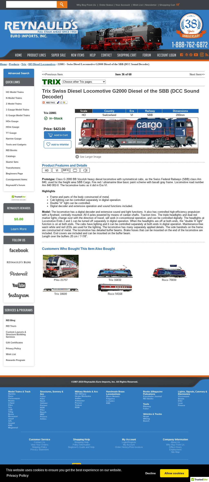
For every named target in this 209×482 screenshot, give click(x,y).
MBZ (42, 414)
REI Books (11, 150)
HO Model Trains (15, 92)
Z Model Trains (14, 103)
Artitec (43, 419)
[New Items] (78, 55)
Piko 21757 (61, 280)
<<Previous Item (52, 74)
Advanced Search (18, 73)
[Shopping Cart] (127, 55)
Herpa (146, 416)
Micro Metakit (112, 396)
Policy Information (81, 444)
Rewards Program (15, 360)
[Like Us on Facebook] (181, 55)
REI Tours (11, 326)
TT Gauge (11, 133)
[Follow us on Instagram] (201, 55)
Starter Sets (12, 162)
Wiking (146, 418)
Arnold (11, 423)
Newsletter (151, 5)
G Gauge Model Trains (18, 115)
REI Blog (10, 320)
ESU (180, 401)
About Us (175, 442)
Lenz (180, 403)
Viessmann (183, 396)
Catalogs (11, 156)
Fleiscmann (14, 398)
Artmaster (80, 401)
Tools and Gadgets (16, 144)
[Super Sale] (58, 55)
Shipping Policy (39, 447)
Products (14, 64)
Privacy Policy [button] (18, 475)
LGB (10, 410)
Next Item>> (197, 74)
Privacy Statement (39, 449)
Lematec (110, 401)
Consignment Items (16, 179)
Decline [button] (150, 473)
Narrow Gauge (13, 138)
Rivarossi (13, 416)
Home (3, 64)
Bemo (11, 414)
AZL (10, 421)
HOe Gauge (12, 121)
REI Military (80, 394)
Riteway (147, 406)
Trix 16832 (115, 280)
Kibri (42, 398)
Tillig (10, 412)
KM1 (10, 425)
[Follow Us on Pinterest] (191, 55)
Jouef (11, 418)
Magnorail (13, 427)
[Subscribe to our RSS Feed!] (206, 55)
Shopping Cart (167, 5)
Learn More (19, 229)
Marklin (12, 394)
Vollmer (44, 403)
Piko (10, 405)
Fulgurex (110, 398)
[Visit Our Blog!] (187, 55)
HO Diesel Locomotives (42, 64)
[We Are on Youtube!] (196, 55)
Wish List (138, 5)
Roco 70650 (169, 280)
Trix (23, 64)
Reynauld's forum (15, 185)
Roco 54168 (115, 293)
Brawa (11, 401)
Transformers (13, 168)
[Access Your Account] (166, 55)
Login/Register (129, 442)
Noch (42, 401)
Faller (43, 396)
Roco (10, 396)
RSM (42, 407)
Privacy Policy (13, 348)
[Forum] (146, 55)
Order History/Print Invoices (129, 447)
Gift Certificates (14, 342)
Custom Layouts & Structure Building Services (16, 334)
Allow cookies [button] (174, 473)
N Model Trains (14, 98)
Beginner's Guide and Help (81, 447)
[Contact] (107, 55)
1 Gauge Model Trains (17, 109)
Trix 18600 (60, 293)
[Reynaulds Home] (12, 55)
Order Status (106, 5)
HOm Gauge (12, 127)
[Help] (93, 55)
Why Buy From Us (86, 5)
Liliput (11, 403)
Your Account (123, 5)
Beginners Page (14, 173)
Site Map (175, 452)
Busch (43, 412)
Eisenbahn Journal (152, 396)
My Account (129, 444)
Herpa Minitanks (83, 396)
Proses (43, 416)
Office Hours (175, 447)
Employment (175, 449)
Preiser (43, 405)
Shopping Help (81, 442)
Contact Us (39, 442)
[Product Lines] (37, 55)
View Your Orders (39, 444)
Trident (78, 405)
